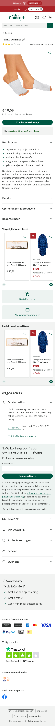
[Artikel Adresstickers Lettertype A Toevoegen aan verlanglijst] (25, 237)
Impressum (42, 711)
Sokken (8, 33)
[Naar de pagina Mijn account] (37, 17)
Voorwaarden (35, 716)
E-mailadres (8, 463)
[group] (27, 75)
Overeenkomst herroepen (21, 711)
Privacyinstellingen (37, 721)
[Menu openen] (4, 17)
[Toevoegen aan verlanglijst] (50, 53)
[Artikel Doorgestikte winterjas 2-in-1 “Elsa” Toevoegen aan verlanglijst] (51, 237)
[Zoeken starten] (50, 25)
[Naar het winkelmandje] (50, 17)
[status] (24, 25)
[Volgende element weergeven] (51, 284)
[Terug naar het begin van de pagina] (52, 706)
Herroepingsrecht (17, 721)
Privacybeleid (20, 716)
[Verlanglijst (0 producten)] (43, 17)
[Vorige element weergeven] (4, 284)
